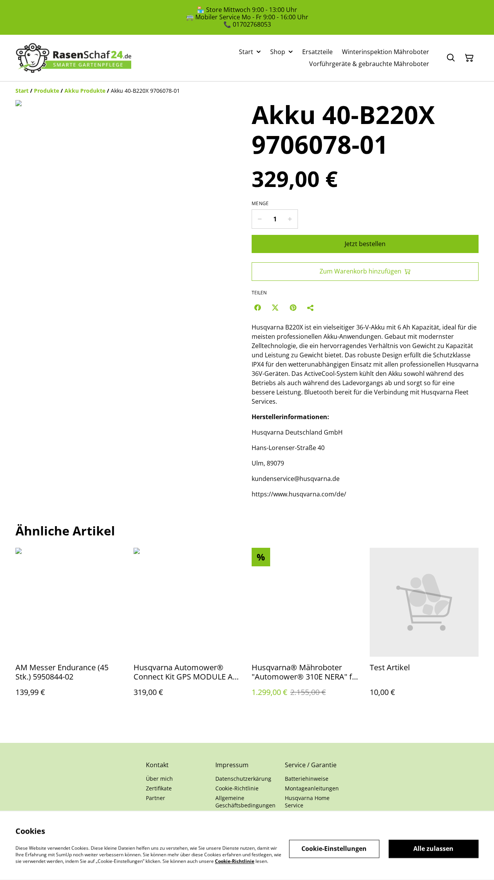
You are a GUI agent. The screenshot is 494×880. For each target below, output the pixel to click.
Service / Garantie (311, 765)
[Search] (451, 57)
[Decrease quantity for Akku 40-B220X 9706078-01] (259, 219)
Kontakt (157, 765)
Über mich (159, 778)
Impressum (232, 765)
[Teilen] (310, 307)
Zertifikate (159, 788)
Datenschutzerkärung (243, 778)
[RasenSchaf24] (73, 57)
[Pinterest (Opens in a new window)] (293, 307)
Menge (260, 203)
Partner (155, 798)
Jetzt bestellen (365, 244)
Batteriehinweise (306, 778)
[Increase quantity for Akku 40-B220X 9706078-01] (290, 219)
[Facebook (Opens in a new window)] (257, 307)
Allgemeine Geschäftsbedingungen (245, 801)
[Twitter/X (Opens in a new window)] (275, 307)
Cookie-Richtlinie (237, 788)
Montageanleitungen (312, 788)
